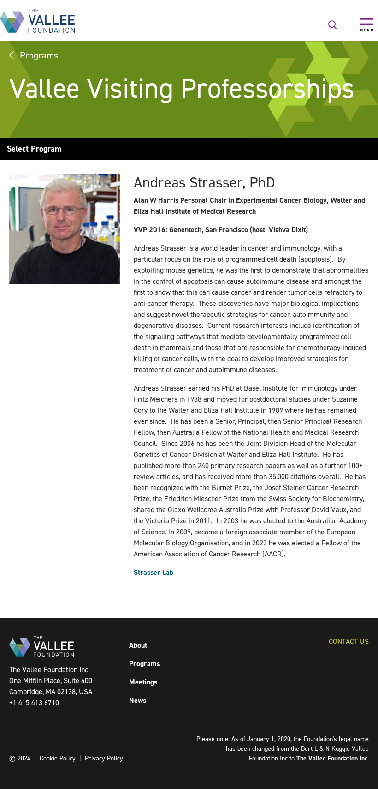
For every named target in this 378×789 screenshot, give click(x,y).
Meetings (143, 682)
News (137, 700)
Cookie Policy (58, 758)
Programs (39, 55)
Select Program (34, 148)
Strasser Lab (153, 572)
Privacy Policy (104, 758)
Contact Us (349, 641)
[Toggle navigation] (366, 25)
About (138, 645)
